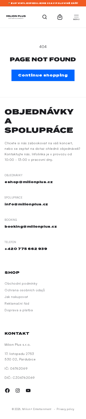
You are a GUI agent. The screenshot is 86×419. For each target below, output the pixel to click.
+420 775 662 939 (26, 249)
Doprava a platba (19, 310)
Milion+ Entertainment (36, 409)
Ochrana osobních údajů (25, 290)
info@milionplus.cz (26, 204)
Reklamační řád (17, 303)
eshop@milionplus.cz (29, 182)
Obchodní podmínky (21, 283)
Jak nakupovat (16, 297)
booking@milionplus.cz (31, 226)
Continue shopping (43, 75)
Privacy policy (65, 409)
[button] (76, 17)
